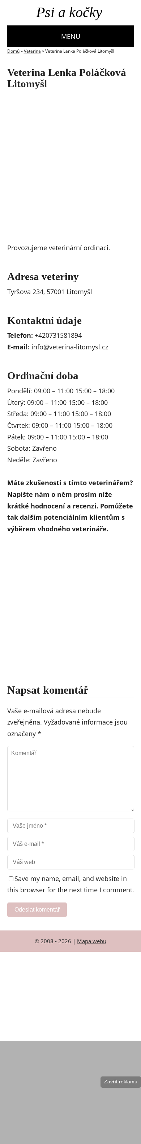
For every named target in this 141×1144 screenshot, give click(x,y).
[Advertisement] (70, 168)
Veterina (32, 51)
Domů (13, 51)
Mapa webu (91, 941)
